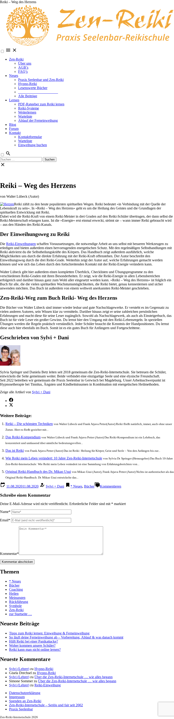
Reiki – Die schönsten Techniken (29, 424)
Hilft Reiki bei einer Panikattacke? (33, 641)
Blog (12, 124)
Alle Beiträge (27, 96)
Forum (14, 129)
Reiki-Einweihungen (21, 244)
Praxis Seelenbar (21, 709)
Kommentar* (9, 554)
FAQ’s (23, 71)
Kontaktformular (30, 137)
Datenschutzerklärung (24, 693)
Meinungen (17, 598)
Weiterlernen (27, 112)
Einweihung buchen (32, 145)
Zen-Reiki (16, 59)
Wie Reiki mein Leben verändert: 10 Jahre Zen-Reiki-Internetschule (53, 458)
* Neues (76, 486)
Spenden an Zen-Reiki (25, 701)
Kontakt (15, 133)
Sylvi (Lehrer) (19, 669)
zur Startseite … (20, 614)
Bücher (89, 486)
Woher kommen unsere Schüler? (32, 645)
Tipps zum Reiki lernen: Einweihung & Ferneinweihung (49, 633)
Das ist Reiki (14, 450)
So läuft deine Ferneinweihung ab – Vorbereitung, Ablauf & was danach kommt (66, 637)
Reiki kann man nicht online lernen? (35, 649)
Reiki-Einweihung (47, 685)
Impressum (17, 697)
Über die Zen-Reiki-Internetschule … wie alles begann (73, 677)
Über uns (24, 63)
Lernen (14, 100)
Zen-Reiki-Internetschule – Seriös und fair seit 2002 (46, 705)
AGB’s (23, 67)
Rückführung (18, 602)
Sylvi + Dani (41, 392)
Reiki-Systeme (28, 108)
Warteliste (25, 116)
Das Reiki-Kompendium (23, 437)
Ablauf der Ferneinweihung (38, 120)
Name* (5, 512)
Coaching (16, 589)
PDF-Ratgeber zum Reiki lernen (41, 104)
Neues (13, 76)
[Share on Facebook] (11, 401)
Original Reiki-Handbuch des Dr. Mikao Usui (38, 472)
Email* (5, 520)
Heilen (14, 593)
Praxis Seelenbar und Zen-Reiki (41, 80)
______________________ (38, 92)
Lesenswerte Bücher (32, 88)
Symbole (15, 606)
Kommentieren (110, 486)
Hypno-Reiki (27, 84)
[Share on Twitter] (11, 406)
